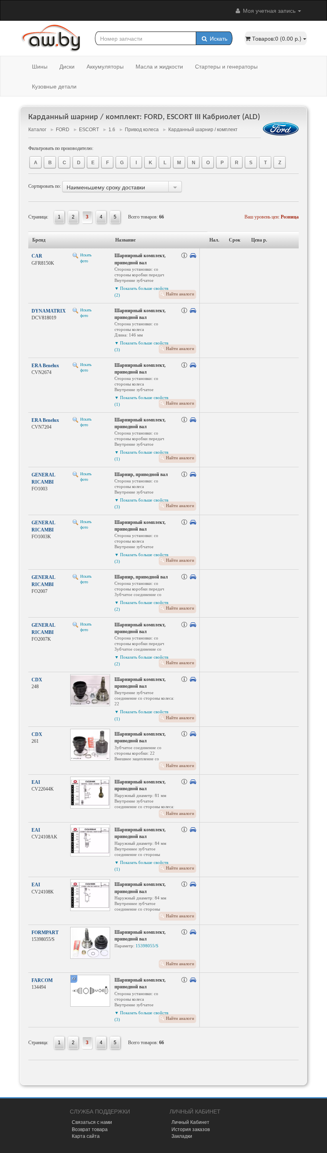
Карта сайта (86, 1135)
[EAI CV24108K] (90, 895)
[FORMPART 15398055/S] (90, 943)
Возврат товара (90, 1128)
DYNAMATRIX (49, 311)
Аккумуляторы (105, 66)
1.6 (111, 129)
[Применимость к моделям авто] (193, 255)
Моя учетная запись (269, 10)
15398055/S (147, 945)
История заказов (190, 1128)
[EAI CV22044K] (90, 793)
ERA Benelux (45, 365)
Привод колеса (142, 129)
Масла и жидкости (159, 66)
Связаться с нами (92, 1121)
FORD (62, 129)
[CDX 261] (90, 745)
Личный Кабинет (190, 1121)
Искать (217, 38)
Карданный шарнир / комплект (203, 129)
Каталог (37, 129)
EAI (36, 782)
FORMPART (45, 932)
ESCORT (89, 129)
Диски (67, 66)
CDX (37, 680)
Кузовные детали (54, 86)
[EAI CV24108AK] (90, 840)
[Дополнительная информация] (184, 255)
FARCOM (42, 980)
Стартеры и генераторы (226, 66)
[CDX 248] (90, 690)
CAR (37, 256)
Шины (39, 66)
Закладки (181, 1135)
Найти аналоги (180, 293)
